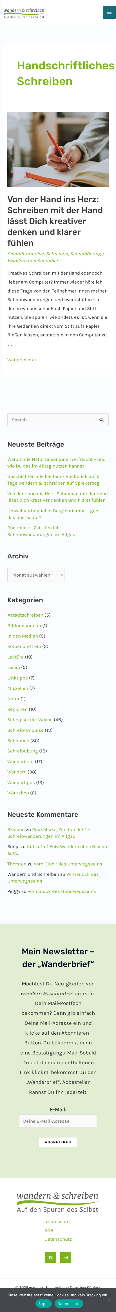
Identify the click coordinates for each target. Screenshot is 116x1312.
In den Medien (22, 636)
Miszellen (17, 688)
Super (43, 1303)
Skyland (16, 829)
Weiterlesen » (22, 360)
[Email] (65, 1257)
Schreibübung (85, 253)
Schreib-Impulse (25, 253)
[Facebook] (50, 1257)
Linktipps (17, 678)
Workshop (18, 793)
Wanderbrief (20, 761)
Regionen (17, 709)
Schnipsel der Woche (30, 719)
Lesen (13, 667)
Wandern (16, 772)
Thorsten (16, 864)
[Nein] (109, 1300)
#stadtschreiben (25, 615)
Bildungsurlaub (24, 625)
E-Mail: (58, 1109)
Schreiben (57, 253)
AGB (48, 1230)
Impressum (57, 1221)
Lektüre (15, 657)
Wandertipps (21, 782)
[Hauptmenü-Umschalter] (109, 12)
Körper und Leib (24, 646)
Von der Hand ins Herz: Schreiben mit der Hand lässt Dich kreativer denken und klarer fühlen (55, 221)
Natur (13, 698)
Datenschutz (58, 1239)
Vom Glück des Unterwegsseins (68, 864)
